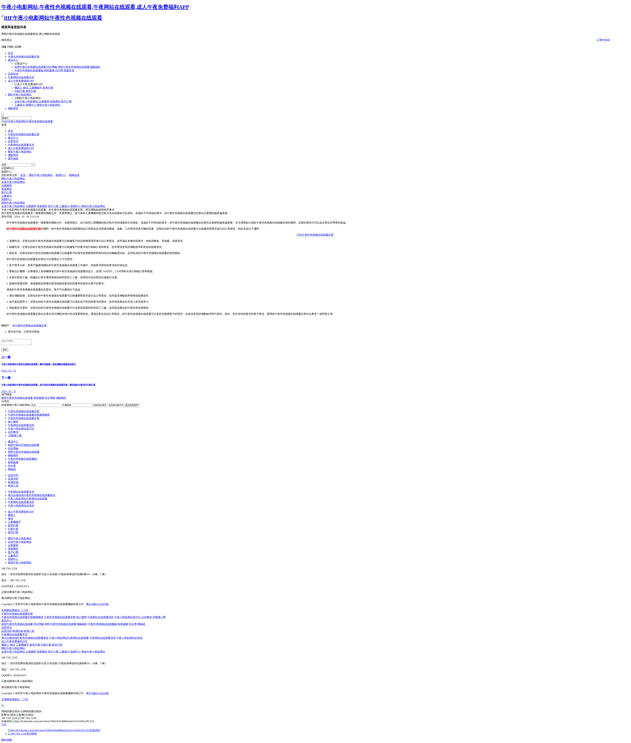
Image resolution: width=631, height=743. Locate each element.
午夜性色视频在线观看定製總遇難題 (29, 414)
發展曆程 (55, 101)
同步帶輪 (52, 67)
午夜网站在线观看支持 (21, 77)
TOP (3, 724)
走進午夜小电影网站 (26, 101)
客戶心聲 (66, 101)
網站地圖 (6, 739)
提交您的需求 (131, 405)
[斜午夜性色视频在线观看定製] (315, 234)
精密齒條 (49, 70)
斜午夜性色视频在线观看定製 (29, 325)
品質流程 (13, 478)
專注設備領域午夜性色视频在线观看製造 (31, 495)
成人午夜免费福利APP (21, 80)
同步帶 (59, 70)
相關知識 (74, 175)
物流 (26, 87)
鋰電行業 (48, 87)
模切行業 (31, 91)
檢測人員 (13, 485)
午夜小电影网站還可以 (21, 428)
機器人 (18, 87)
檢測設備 (13, 482)
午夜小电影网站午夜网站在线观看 (27, 498)
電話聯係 (31, 733)
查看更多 (69, 70)
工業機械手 (36, 87)
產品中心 (13, 60)
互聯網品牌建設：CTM (14, 699)
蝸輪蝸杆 (95, 67)
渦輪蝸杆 (61, 397)
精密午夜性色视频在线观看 (30, 67)
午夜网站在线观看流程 (21, 425)
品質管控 (13, 73)
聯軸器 (12, 469)
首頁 (10, 53)
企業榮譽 (44, 101)
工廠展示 (20, 105)
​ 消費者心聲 (15, 435)
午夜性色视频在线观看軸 (29, 70)
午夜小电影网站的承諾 (21, 505)
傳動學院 (13, 108)
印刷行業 (20, 91)
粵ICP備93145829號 (97, 604)
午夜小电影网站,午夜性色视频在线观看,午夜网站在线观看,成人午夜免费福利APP (95, 7)
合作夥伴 (13, 432)
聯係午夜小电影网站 (48, 105)
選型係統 (13, 158)
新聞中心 (31, 105)
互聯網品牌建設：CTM (14, 610)
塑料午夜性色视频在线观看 (74, 67)
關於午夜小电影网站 (20, 94)
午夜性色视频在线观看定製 (23, 56)
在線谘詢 (95, 730)
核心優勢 (13, 421)
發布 (5, 349)
